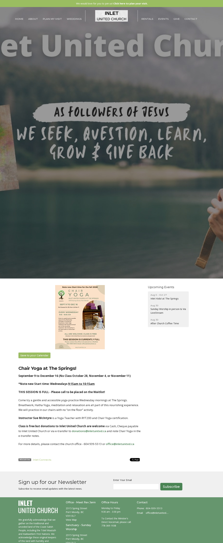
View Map (71, 519)
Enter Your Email (122, 480)
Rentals (147, 18)
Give (177, 18)
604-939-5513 (154, 508)
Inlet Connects (42, 459)
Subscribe (171, 487)
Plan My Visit (52, 18)
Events (163, 18)
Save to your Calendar (34, 355)
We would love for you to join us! (112, 3)
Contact (190, 18)
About (33, 18)
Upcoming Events (161, 287)
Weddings (74, 18)
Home (19, 18)
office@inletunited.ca (120, 444)
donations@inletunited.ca (89, 431)
